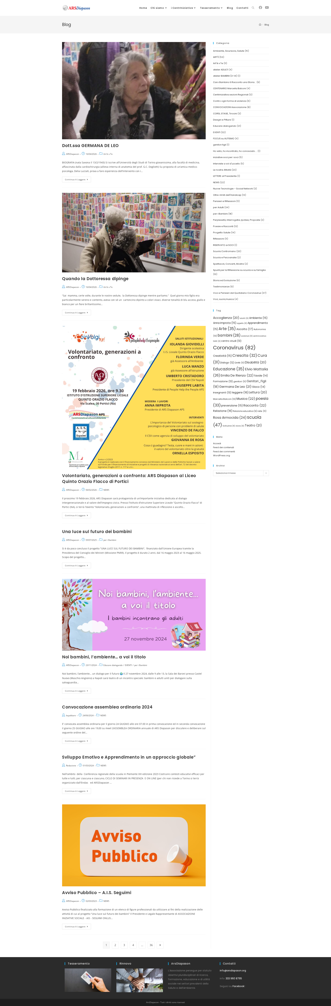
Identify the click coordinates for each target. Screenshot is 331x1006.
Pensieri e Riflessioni (224, 201)
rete (262, 411)
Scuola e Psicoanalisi (225, 257)
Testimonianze (221, 286)
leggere (240, 392)
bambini (229, 335)
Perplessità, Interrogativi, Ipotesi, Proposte (236, 220)
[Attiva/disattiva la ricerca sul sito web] (253, 8)
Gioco (258, 387)
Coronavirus (234, 347)
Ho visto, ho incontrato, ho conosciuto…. (235, 151)
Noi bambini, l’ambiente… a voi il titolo (104, 657)
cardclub (247, 336)
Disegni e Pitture (222, 119)
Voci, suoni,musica (223, 299)
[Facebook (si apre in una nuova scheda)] (260, 7)
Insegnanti (222, 392)
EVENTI (128, 665)
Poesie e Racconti (223, 226)
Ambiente (258, 318)
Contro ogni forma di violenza (229, 101)
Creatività (222, 356)
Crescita (244, 355)
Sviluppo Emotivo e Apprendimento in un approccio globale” (128, 757)
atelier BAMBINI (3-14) (225, 75)
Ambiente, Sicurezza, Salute (228, 51)
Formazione (223, 381)
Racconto (254, 405)
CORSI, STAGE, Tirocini (225, 113)
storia (240, 426)
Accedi (217, 443)
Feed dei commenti (224, 451)
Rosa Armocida (230, 417)
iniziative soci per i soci (226, 157)
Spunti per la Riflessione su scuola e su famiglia (239, 270)
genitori (239, 381)
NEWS (106, 489)
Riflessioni (218, 238)
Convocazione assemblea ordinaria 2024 (107, 707)
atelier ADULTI (220, 69)
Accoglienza (226, 318)
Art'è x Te (108, 154)
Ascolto (244, 329)
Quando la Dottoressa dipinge (95, 279)
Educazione (228, 369)
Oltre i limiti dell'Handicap (227, 195)
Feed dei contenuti (223, 447)
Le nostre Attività (222, 169)
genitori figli (219, 144)
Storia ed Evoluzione (224, 280)
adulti (244, 318)
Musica (246, 399)
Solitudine (229, 426)
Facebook (238, 986)
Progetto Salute (221, 232)
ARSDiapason (72, 154)
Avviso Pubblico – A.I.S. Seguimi (96, 892)
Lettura (258, 392)
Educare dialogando (113, 665)
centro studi (231, 341)
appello (242, 323)
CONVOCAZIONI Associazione (230, 107)
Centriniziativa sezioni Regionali (230, 94)
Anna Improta (224, 323)
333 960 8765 (234, 978)
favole (261, 375)
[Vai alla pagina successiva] (160, 945)
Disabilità (255, 362)
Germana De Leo (235, 386)
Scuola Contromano (224, 251)
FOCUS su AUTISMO (223, 138)
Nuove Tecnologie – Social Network (233, 188)
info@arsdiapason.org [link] (233, 970)
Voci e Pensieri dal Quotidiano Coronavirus (237, 293)
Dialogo (227, 362)
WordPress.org (221, 455)
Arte (227, 328)
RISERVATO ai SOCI (223, 245)
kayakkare (71, 715)
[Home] (260, 24)
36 (151, 945)
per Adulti (218, 207)
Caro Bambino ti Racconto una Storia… (234, 82)
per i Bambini (109, 540)
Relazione (222, 411)
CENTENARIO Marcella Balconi (229, 88)
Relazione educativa (245, 411)
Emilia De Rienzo (237, 375)
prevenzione (232, 405)
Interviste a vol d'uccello (226, 163)
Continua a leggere (78, 179)
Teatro (253, 425)
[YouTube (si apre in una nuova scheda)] (267, 7)
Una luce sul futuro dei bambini (97, 531)
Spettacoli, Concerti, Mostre (228, 263)
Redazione (71, 765)
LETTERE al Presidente (225, 176)
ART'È (216, 57)
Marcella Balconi (224, 399)
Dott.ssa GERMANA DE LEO (90, 145)
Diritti (239, 362)
